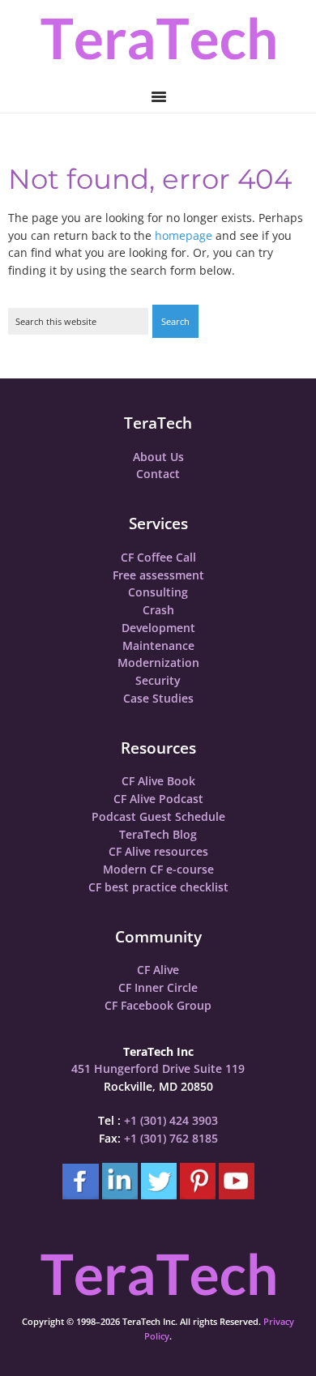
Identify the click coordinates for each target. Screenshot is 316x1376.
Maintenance (158, 645)
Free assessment (158, 575)
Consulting (158, 592)
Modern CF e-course (158, 869)
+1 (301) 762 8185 (171, 1138)
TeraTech (158, 38)
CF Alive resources (158, 851)
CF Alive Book (158, 780)
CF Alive (158, 969)
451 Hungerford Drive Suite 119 (158, 1068)
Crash (158, 609)
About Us (158, 456)
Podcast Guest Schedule (158, 816)
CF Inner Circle (158, 987)
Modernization (158, 662)
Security (158, 680)
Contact (158, 473)
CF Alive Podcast (158, 798)
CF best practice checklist (158, 887)
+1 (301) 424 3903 (171, 1120)
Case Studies (158, 698)
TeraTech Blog (158, 834)
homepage (183, 235)
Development (158, 627)
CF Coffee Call (158, 557)
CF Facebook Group (158, 1005)
